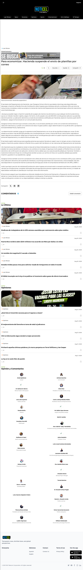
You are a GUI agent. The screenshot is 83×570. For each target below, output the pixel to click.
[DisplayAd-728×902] (41, 56)
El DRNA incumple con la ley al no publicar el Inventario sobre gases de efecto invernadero (34, 276)
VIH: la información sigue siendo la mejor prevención (20, 336)
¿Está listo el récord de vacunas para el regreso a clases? (21, 313)
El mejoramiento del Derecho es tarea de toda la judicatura (23, 324)
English (31, 554)
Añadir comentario (75, 193)
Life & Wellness (65, 17)
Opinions (33, 17)
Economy (24, 17)
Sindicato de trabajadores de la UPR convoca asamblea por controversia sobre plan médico (34, 230)
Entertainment (52, 17)
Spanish (31, 551)
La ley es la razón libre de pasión (13, 359)
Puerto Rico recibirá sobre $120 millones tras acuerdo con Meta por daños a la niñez (32, 241)
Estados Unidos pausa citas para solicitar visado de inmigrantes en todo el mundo (31, 264)
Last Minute (7, 17)
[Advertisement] (41, 31)
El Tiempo (76, 17)
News (16, 17)
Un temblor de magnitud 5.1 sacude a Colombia (18, 253)
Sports (42, 17)
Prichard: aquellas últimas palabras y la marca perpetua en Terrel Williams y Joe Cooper (33, 347)
